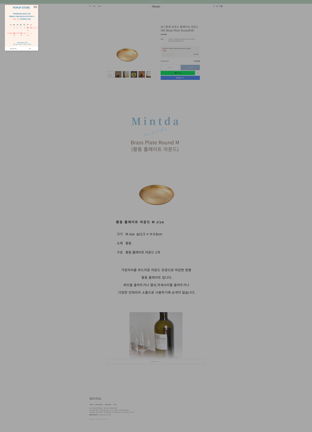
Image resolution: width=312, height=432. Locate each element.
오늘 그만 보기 (13, 48)
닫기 (30, 48)
